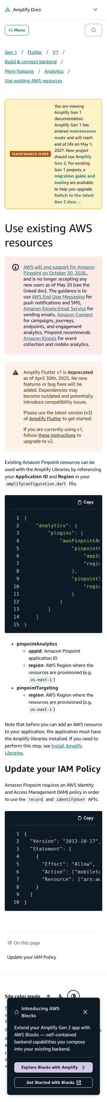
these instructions (56, 435)
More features (19, 71)
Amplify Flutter (45, 418)
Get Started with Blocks (50, 1082)
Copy (90, 503)
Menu (19, 30)
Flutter (35, 52)
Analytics (54, 71)
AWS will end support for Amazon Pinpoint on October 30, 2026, (59, 270)
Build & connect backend (30, 61)
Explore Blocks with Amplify (49, 1067)
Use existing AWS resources (33, 81)
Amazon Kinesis (39, 338)
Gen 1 (11, 52)
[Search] (93, 30)
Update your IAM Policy (53, 768)
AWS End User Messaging (58, 297)
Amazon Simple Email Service (54, 308)
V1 (55, 52)
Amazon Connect (75, 314)
